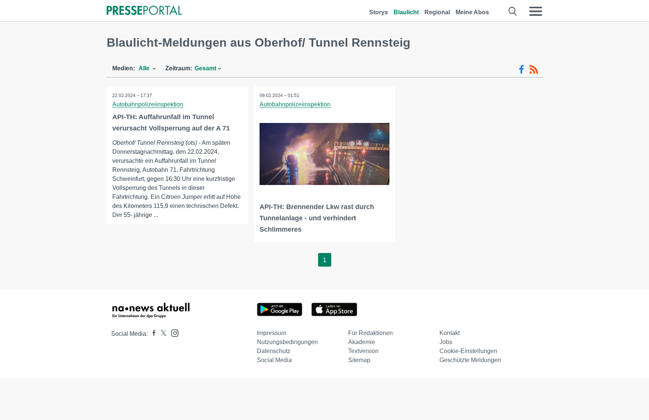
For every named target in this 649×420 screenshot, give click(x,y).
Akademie (361, 342)
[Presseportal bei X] (161, 334)
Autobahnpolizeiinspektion (147, 104)
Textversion (363, 351)
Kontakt (449, 333)
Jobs (445, 342)
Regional (437, 12)
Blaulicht (406, 12)
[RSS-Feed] (534, 69)
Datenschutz (273, 351)
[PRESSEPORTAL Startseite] (144, 11)
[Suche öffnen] (513, 11)
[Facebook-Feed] (521, 69)
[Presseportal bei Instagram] (172, 332)
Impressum (271, 333)
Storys (378, 12)
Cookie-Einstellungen (468, 351)
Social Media (274, 360)
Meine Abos (472, 12)
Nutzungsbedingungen (287, 342)
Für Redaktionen (370, 333)
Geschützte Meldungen (470, 360)
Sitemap (359, 360)
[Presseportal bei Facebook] (152, 334)
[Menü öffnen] (535, 11)
